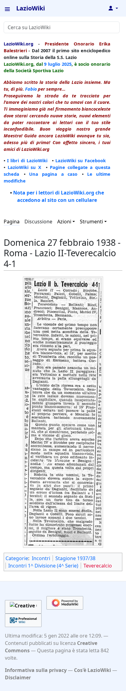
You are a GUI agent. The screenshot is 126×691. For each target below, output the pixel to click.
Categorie (17, 558)
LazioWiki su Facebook (80, 160)
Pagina (12, 221)
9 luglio (52, 64)
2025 (67, 64)
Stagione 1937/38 (75, 558)
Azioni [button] (64, 221)
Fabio (31, 89)
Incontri (41, 558)
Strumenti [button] (91, 221)
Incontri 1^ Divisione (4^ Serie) (43, 565)
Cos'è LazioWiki (92, 670)
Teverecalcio (97, 565)
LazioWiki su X (24, 167)
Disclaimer (18, 677)
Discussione (38, 221)
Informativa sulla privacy (36, 670)
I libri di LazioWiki (27, 160)
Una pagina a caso (53, 174)
